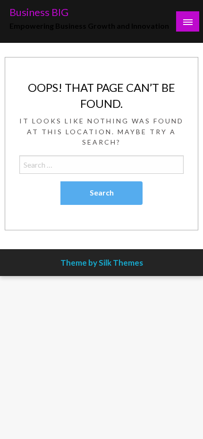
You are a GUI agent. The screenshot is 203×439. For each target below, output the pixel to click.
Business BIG (38, 12)
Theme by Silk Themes (101, 263)
